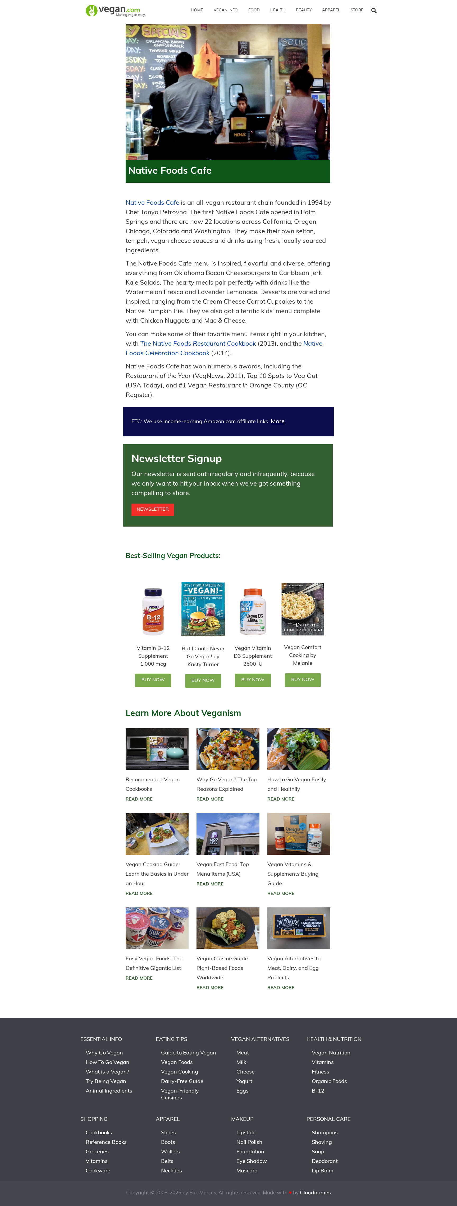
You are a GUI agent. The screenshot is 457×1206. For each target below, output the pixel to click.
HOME (197, 10)
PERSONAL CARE (329, 1119)
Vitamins (323, 1062)
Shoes (168, 1133)
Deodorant (325, 1161)
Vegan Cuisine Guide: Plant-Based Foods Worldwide (222, 968)
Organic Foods (329, 1081)
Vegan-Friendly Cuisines (180, 1095)
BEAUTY (304, 10)
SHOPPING (94, 1119)
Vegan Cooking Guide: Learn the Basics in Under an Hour (157, 874)
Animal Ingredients (109, 1091)
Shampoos (325, 1133)
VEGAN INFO (226, 10)
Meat (242, 1053)
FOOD (254, 10)
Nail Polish (249, 1142)
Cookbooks (99, 1133)
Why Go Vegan (104, 1053)
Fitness (320, 1072)
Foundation (250, 1152)
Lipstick (245, 1133)
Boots (168, 1142)
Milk (241, 1062)
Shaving (322, 1142)
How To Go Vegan (107, 1062)
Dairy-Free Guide (182, 1081)
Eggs (242, 1091)
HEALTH (277, 10)
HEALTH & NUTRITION (334, 1039)
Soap (318, 1152)
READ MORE (139, 799)
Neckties (171, 1171)
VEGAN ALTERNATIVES (260, 1039)
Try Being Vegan (106, 1081)
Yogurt (244, 1081)
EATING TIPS (171, 1039)
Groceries (97, 1152)
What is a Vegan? (107, 1072)
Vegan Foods (177, 1062)
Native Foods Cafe (152, 203)
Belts (167, 1161)
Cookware (98, 1171)
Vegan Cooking (179, 1072)
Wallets (170, 1152)
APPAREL (331, 10)
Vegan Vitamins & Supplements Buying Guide (292, 874)
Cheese (245, 1072)
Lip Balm (322, 1171)
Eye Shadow (251, 1161)
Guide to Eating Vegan (188, 1053)
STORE (357, 10)
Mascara (247, 1171)
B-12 (318, 1091)
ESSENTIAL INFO (101, 1039)
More (278, 422)
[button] (374, 10)
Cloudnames (315, 1193)
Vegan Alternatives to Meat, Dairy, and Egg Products (294, 968)
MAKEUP (242, 1119)
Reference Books (106, 1142)
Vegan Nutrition (331, 1053)
